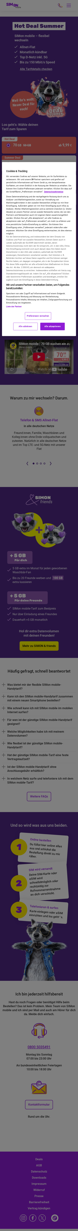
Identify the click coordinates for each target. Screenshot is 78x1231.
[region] (39, 249)
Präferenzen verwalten (38, 316)
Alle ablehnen (25, 326)
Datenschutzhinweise (53, 191)
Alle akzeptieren (52, 326)
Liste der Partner (14, 306)
